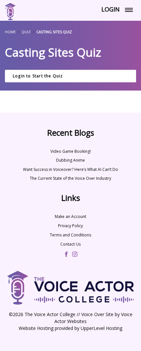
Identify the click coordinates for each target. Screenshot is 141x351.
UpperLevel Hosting (101, 328)
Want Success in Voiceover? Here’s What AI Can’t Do (70, 169)
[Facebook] (66, 255)
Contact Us (70, 244)
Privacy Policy (70, 226)
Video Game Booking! (70, 151)
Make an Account (70, 216)
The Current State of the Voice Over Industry (70, 178)
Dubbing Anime (70, 160)
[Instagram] (74, 255)
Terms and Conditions (70, 235)
